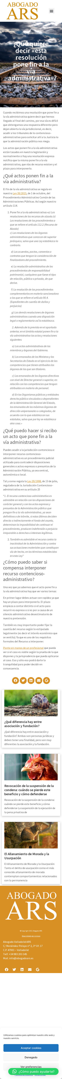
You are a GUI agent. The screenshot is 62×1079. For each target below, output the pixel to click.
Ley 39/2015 (20, 193)
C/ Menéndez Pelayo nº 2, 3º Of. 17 (23, 946)
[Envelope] (38, 680)
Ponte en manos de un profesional (23, 648)
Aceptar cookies (31, 1048)
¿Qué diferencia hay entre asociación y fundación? (23, 724)
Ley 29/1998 (34, 481)
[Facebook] (15, 680)
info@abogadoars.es (21, 958)
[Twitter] (23, 680)
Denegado (31, 1057)
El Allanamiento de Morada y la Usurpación (26, 856)
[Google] (46, 680)
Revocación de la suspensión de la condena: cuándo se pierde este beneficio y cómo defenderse (29, 790)
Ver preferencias (31, 1066)
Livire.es (37, 936)
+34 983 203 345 (18, 954)
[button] (51, 11)
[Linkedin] (31, 680)
